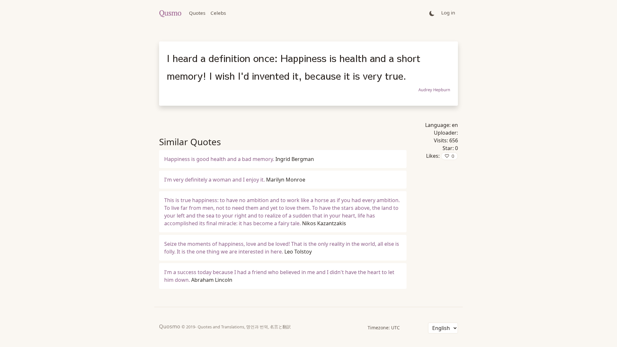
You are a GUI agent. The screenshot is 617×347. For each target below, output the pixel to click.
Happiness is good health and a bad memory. (219, 159)
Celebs (218, 13)
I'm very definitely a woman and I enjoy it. (214, 179)
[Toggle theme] (432, 13)
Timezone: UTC (384, 328)
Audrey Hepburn (434, 90)
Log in (448, 12)
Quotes (197, 13)
